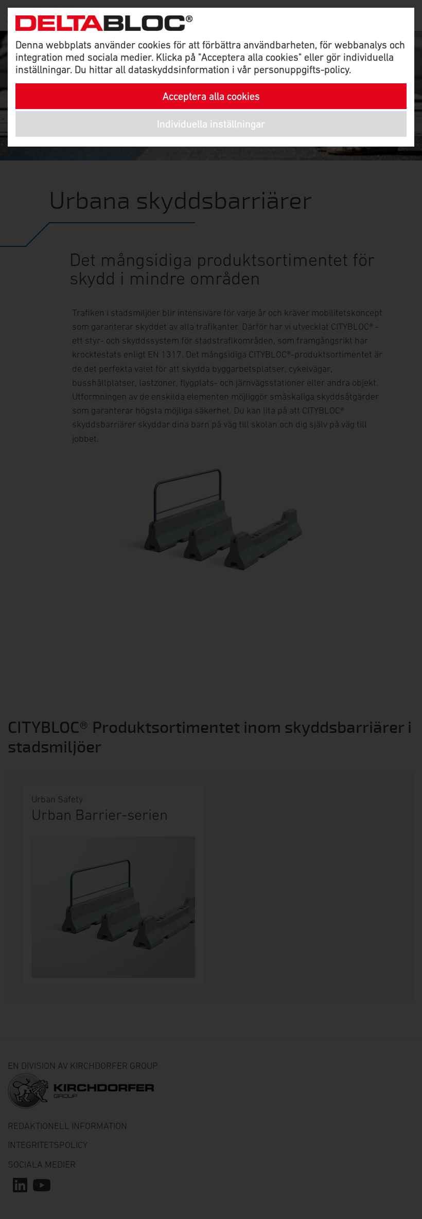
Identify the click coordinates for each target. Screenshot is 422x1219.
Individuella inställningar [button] (211, 124)
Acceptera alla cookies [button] (211, 96)
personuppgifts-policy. (302, 69)
